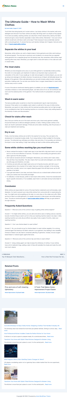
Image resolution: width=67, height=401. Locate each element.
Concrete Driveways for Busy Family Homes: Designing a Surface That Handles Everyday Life (31, 325)
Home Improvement (10, 292)
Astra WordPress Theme (43, 396)
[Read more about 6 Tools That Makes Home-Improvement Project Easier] (48, 277)
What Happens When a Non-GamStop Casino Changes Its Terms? (24, 359)
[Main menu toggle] (63, 6)
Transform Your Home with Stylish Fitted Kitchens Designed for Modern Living (27, 339)
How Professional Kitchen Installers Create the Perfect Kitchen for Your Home (27, 333)
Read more (50, 336)
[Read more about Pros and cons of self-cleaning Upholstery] (18, 277)
